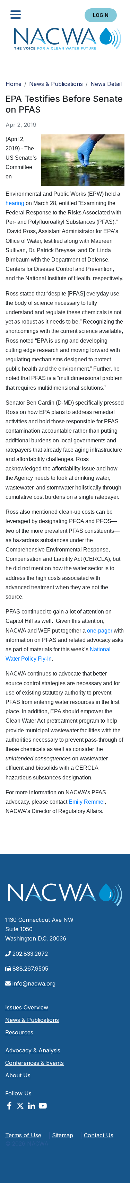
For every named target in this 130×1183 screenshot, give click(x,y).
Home (67, 41)
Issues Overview (26, 1007)
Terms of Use (23, 1135)
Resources (19, 1032)
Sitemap (62, 1135)
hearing (15, 203)
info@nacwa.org (33, 983)
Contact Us (98, 1135)
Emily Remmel (87, 802)
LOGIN (101, 15)
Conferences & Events (34, 1062)
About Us (18, 1075)
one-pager (99, 631)
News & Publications (56, 83)
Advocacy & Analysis (32, 1050)
